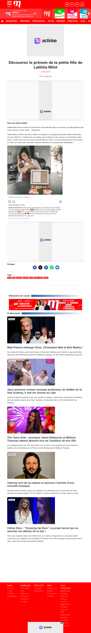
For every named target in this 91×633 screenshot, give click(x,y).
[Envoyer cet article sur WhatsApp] (51, 268)
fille (14, 278)
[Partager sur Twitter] (39, 268)
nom (31, 278)
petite (46, 278)
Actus (51, 21)
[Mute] (35, 13)
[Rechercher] (77, 4)
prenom (25, 278)
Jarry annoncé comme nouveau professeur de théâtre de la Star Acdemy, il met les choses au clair (44, 391)
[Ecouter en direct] (72, 4)
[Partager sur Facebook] (34, 268)
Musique (61, 21)
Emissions (25, 21)
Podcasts (73, 21)
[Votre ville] (67, 4)
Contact (10, 588)
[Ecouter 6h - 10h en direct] (45, 304)
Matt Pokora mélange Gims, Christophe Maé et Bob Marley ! (45, 347)
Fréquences (38, 21)
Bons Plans (25, 588)
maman (19, 278)
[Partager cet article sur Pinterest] (45, 268)
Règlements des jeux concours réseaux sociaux (65, 596)
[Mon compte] (82, 4)
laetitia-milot (38, 278)
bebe (9, 278)
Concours (25, 596)
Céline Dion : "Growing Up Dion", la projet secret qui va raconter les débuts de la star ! (42, 530)
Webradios (11, 21)
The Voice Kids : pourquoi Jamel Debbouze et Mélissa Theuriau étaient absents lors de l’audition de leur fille (41, 439)
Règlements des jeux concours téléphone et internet (65, 620)
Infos (23, 591)
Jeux (82, 21)
